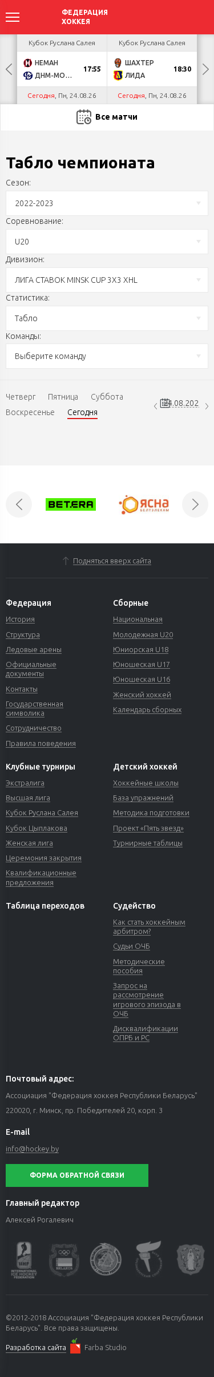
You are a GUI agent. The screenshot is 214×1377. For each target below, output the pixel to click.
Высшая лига (28, 798)
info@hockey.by (32, 1149)
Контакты (22, 689)
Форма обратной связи (77, 1175)
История (20, 619)
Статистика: (28, 297)
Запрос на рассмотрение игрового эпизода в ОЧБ (147, 999)
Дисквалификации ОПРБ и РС (145, 1032)
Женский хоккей (142, 695)
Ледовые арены (34, 649)
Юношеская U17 (141, 664)
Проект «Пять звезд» (148, 828)
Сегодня (82, 412)
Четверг (20, 396)
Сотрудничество (34, 728)
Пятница (63, 396)
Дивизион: (25, 259)
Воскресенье (30, 412)
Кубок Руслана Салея (42, 812)
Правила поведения (41, 743)
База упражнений (143, 798)
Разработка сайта (36, 1347)
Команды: (23, 336)
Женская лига (29, 843)
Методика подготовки (151, 812)
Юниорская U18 (140, 649)
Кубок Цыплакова (36, 828)
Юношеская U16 (141, 679)
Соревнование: (34, 221)
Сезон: (18, 182)
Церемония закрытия (44, 858)
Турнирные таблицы (148, 843)
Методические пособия (139, 965)
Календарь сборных (147, 709)
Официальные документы (31, 668)
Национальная (138, 619)
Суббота (107, 396)
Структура (23, 634)
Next (205, 69)
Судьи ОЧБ (131, 946)
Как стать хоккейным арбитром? (149, 926)
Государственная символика (34, 708)
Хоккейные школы (146, 783)
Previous (8, 69)
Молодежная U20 (143, 634)
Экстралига (25, 783)
